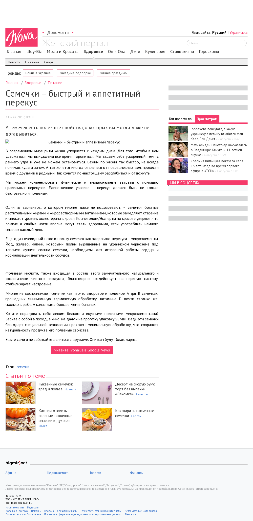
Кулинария (155, 51)
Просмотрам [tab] (207, 119)
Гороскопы (209, 51)
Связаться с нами (67, 511)
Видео (43, 426)
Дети (135, 51)
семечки (23, 367)
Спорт (48, 62)
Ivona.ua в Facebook (16, 511)
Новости (14, 62)
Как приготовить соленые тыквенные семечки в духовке (55, 415)
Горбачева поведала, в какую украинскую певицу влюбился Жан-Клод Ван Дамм (217, 134)
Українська (239, 32)
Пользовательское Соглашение (23, 514)
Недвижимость (58, 472)
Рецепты (142, 394)
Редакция (33, 507)
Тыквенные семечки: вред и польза (56, 386)
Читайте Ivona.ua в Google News (82, 349)
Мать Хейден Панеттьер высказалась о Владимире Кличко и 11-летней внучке (219, 150)
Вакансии (130, 514)
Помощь (36, 511)
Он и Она (116, 51)
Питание (32, 62)
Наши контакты (14, 507)
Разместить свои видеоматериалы (101, 511)
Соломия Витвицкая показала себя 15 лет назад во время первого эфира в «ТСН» (217, 166)
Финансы (137, 472)
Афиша (10, 472)
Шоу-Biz (34, 51)
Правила (49, 511)
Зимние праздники (113, 73)
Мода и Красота (63, 51)
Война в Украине (38, 73)
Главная (14, 51)
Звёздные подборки (75, 73)
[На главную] (74, 43)
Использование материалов (141, 511)
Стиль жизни (182, 51)
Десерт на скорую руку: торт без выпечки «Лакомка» (135, 389)
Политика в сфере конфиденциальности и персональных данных (83, 514)
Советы (136, 416)
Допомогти (58, 32)
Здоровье (93, 51)
